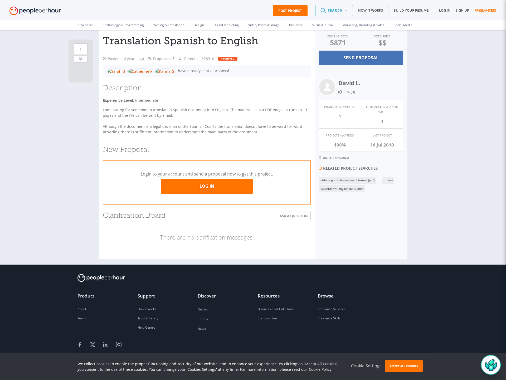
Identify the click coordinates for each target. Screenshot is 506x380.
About (81, 309)
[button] (334, 10)
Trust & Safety (148, 318)
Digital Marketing (226, 25)
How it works (370, 10)
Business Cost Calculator (276, 309)
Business (295, 25)
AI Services (85, 25)
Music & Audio (322, 25)
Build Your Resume (411, 10)
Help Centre (146, 327)
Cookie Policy (320, 369)
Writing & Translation (168, 25)
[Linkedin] (106, 345)
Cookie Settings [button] (366, 366)
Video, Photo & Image (264, 25)
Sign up (462, 10)
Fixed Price (382, 36)
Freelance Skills (329, 318)
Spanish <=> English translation (342, 189)
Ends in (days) (337, 36)
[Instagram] (118, 345)
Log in (444, 10)
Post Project (290, 10)
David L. (349, 83)
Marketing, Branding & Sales (363, 25)
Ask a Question (294, 215)
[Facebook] (80, 345)
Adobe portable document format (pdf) (347, 180)
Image (389, 180)
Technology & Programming (123, 25)
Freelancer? (485, 10)
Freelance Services (332, 309)
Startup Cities (268, 318)
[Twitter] (93, 345)
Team (81, 318)
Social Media (403, 25)
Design (199, 25)
